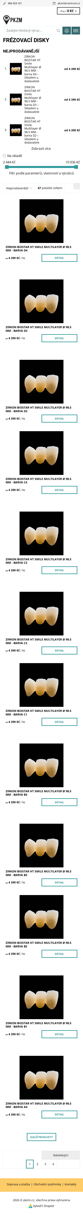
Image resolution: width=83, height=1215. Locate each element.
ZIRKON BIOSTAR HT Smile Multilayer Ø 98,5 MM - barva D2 (32, 130)
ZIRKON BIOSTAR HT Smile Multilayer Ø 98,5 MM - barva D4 (32, 69)
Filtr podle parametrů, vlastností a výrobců (41, 173)
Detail (59, 258)
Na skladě (14, 156)
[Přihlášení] (66, 30)
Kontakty (70, 1184)
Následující (60, 1155)
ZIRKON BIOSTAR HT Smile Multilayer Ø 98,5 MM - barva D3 (32, 99)
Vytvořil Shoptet (43, 1206)
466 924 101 (15, 3)
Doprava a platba (18, 1184)
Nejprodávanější (17, 188)
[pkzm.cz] (41, 19)
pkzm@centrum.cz (69, 3)
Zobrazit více (41, 148)
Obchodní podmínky (47, 1184)
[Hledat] (58, 30)
